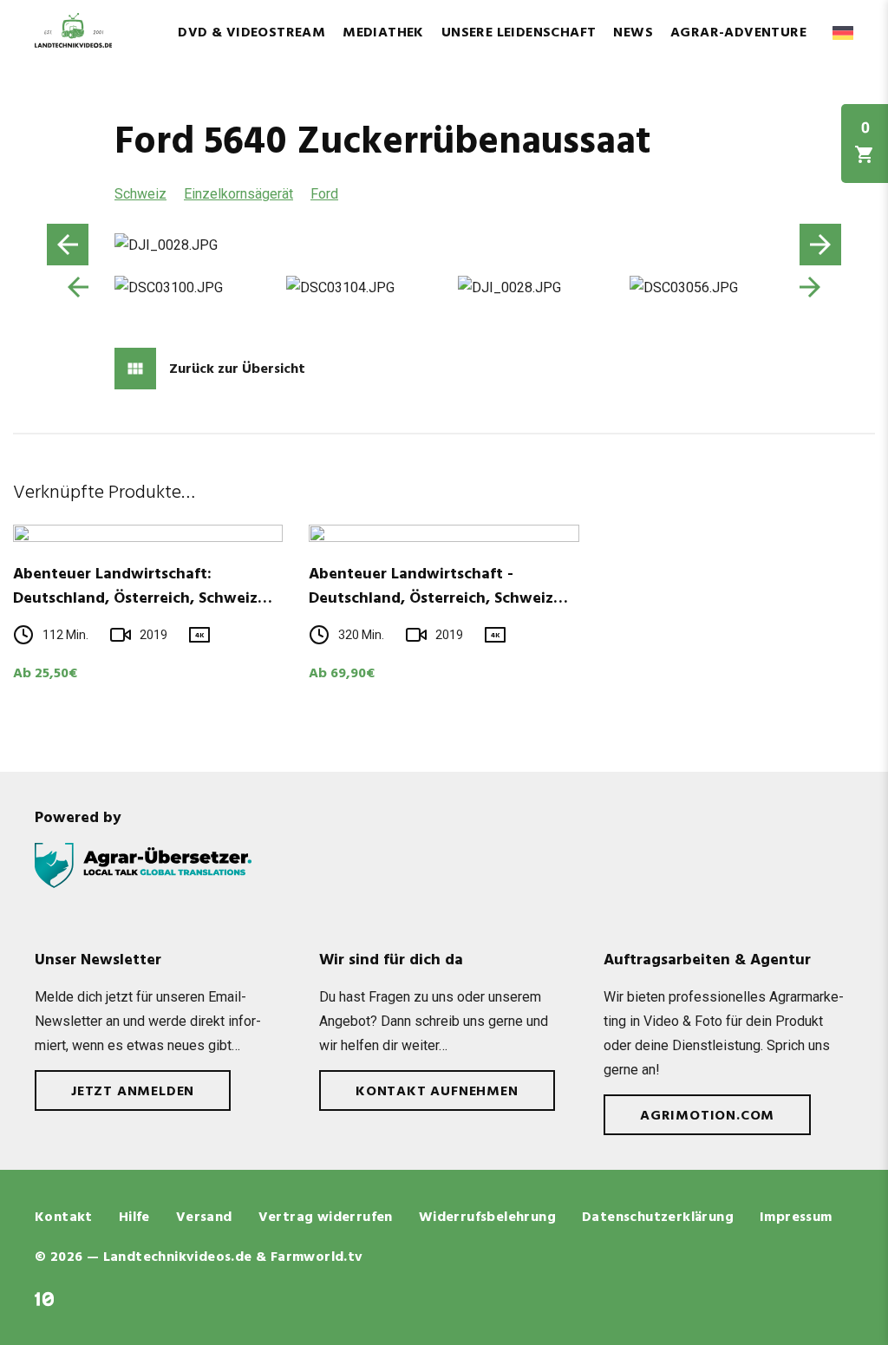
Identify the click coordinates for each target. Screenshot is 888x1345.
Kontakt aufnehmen (437, 1092)
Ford (324, 194)
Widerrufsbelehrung (487, 1217)
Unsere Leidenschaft (519, 33)
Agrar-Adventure (738, 33)
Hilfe (134, 1217)
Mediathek (383, 33)
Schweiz (140, 194)
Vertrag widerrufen (325, 1217)
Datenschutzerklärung (658, 1217)
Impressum (796, 1217)
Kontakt (64, 1217)
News (633, 33)
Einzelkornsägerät (238, 194)
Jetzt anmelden (132, 1092)
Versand (204, 1217)
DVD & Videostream (251, 33)
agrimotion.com (707, 1116)
